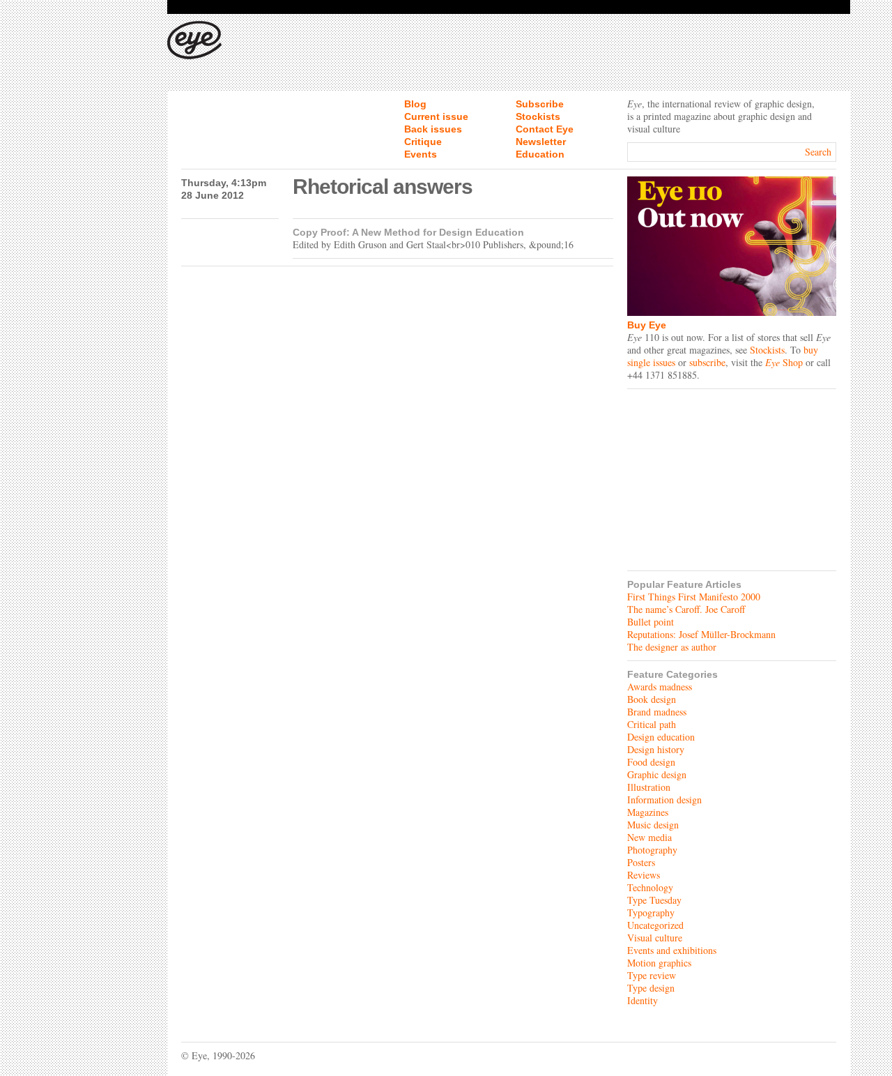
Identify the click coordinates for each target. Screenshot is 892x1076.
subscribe (707, 362)
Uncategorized (655, 925)
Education (540, 154)
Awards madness (659, 686)
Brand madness (656, 711)
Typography (651, 912)
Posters (641, 862)
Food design (651, 761)
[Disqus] (397, 447)
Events (420, 154)
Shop (784, 362)
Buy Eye (646, 325)
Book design (651, 699)
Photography (652, 849)
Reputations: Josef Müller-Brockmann (701, 634)
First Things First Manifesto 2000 (693, 596)
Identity (642, 1000)
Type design (651, 987)
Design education (661, 736)
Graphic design (656, 774)
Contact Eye (545, 129)
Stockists (538, 116)
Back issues (433, 129)
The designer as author (671, 646)
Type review (651, 975)
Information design (664, 799)
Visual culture (654, 937)
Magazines (647, 812)
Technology (650, 887)
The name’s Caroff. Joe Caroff (686, 609)
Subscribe (540, 103)
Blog (415, 103)
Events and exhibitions (671, 950)
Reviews (643, 874)
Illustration (648, 787)
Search (818, 151)
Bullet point (650, 621)
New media (649, 837)
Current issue (436, 116)
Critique (423, 141)
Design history (655, 749)
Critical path (651, 724)
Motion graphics (659, 962)
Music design (653, 824)
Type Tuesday (654, 900)
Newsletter (541, 141)
